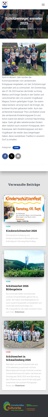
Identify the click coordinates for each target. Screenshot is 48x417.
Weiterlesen (19, 312)
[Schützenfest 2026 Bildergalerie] (24, 263)
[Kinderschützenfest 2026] (24, 208)
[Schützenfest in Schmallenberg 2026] (24, 334)
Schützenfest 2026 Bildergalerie (17, 287)
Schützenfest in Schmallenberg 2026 (18, 358)
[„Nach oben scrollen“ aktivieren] (42, 411)
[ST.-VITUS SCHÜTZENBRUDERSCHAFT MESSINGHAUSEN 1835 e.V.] (5, 4)
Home (16, 147)
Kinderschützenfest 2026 (21, 230)
